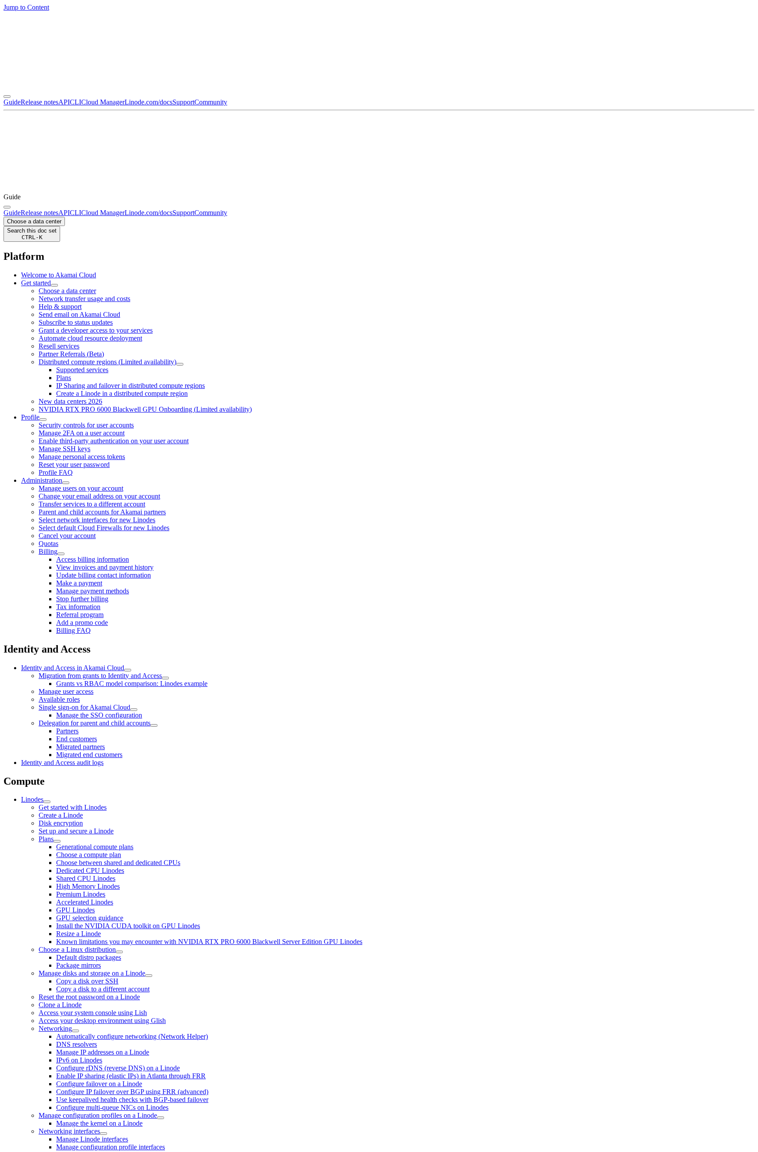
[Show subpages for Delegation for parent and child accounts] (153, 725)
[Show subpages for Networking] (75, 1031)
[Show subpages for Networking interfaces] (103, 1133)
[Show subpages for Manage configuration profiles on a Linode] (160, 1117)
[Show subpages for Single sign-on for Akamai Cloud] (133, 709)
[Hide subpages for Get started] (54, 285)
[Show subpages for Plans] (57, 841)
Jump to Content (26, 7)
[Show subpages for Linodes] (46, 801)
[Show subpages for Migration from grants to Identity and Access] (165, 678)
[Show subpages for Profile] (42, 419)
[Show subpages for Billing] (60, 554)
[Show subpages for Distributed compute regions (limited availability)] (179, 364)
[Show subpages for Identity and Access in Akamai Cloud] (127, 670)
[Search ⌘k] (7, 207)
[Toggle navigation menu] (7, 96)
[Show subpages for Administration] (65, 482)
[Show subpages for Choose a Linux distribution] (119, 952)
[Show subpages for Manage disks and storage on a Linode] (148, 975)
